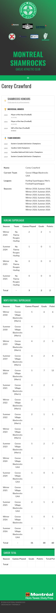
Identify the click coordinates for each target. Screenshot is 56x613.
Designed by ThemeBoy (10, 604)
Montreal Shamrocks (28, 58)
